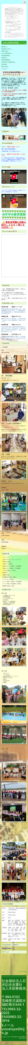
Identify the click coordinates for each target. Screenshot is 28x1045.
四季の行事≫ (4, 51)
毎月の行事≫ (4, 66)
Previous (3, 137)
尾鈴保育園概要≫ (6, 59)
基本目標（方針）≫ (6, 48)
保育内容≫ (4, 57)
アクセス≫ (4, 68)
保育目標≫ (4, 64)
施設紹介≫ (4, 46)
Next (24, 137)
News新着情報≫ (5, 55)
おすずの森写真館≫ (6, 53)
